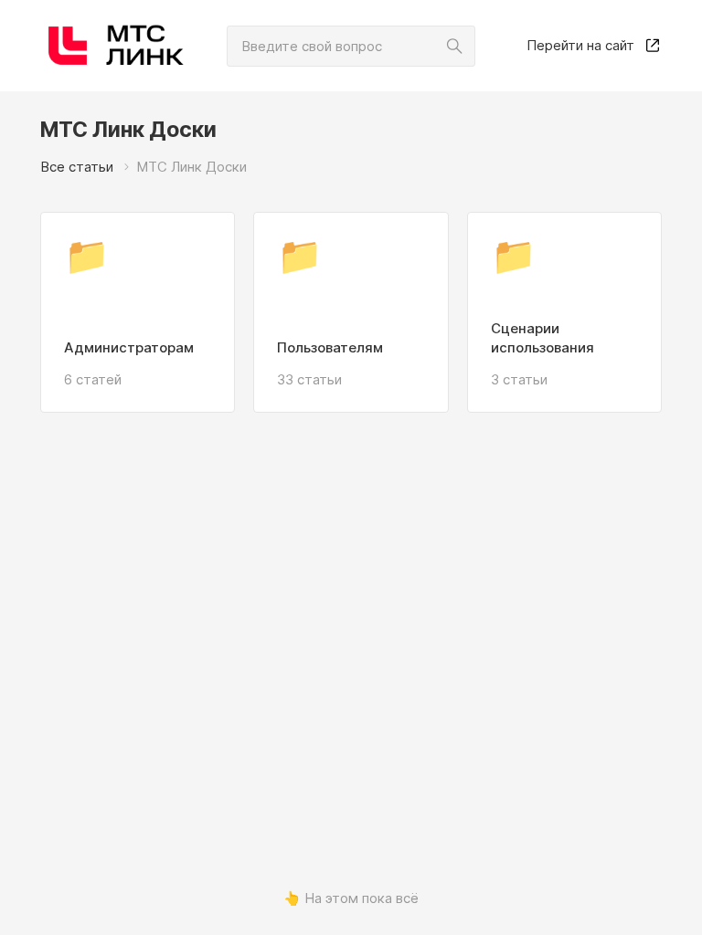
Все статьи (76, 166)
